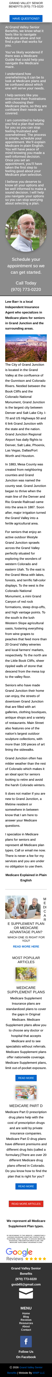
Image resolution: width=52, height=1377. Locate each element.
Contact (26, 1329)
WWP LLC (38, 1372)
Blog (26, 1316)
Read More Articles (26, 1203)
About (26, 1326)
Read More (26, 1078)
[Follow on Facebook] (26, 1341)
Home (26, 1313)
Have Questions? (26, 18)
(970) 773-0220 (33, 6)
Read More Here (26, 946)
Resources (26, 1323)
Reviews (26, 1319)
